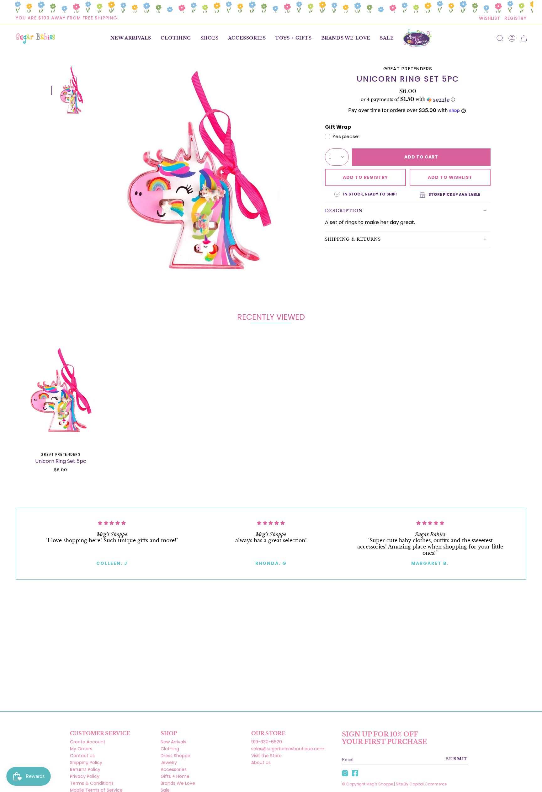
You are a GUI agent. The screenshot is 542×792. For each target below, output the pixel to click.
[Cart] (524, 38)
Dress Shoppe (175, 755)
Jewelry (169, 762)
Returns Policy (85, 769)
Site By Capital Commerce (421, 784)
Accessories (174, 769)
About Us (261, 762)
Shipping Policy (86, 762)
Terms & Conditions (92, 783)
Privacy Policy (84, 776)
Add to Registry (365, 177)
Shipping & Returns (353, 239)
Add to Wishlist (450, 177)
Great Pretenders (408, 68)
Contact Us (82, 755)
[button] (176, 38)
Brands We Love (178, 783)
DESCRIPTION (344, 210)
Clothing (170, 749)
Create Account (87, 742)
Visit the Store (266, 755)
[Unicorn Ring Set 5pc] (60, 390)
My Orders (81, 749)
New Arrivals (173, 742)
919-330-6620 (266, 742)
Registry (515, 18)
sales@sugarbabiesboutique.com (287, 749)
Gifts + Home (175, 776)
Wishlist (489, 18)
